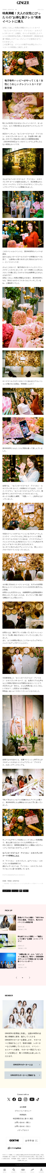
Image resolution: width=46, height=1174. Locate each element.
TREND (9, 881)
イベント (15, 891)
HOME (4, 881)
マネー (26, 891)
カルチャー (6, 891)
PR (21, 891)
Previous (17, 978)
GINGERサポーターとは (23, 1065)
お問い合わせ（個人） (23, 1122)
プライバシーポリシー (23, 1111)
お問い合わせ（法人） (23, 1126)
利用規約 (23, 1115)
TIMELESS (23, 1172)
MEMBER (41, 1172)
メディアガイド (23, 1130)
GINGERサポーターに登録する (22, 1075)
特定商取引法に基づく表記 (23, 1118)
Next (29, 978)
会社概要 (23, 1107)
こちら (16, 855)
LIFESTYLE (16, 881)
